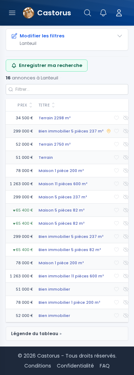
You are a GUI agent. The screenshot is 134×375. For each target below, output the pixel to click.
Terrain (46, 157)
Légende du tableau (34, 333)
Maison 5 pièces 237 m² (63, 197)
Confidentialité (75, 365)
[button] (21, 105)
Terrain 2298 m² (55, 118)
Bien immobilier (54, 289)
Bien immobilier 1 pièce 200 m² (69, 302)
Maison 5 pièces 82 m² (62, 210)
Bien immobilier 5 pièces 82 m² (70, 249)
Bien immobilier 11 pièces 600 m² (71, 276)
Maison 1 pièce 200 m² (61, 170)
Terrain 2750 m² (55, 144)
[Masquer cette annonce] (125, 117)
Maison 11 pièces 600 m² (63, 184)
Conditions (37, 365)
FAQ (105, 365)
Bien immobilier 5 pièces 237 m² (71, 131)
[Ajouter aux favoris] (116, 117)
